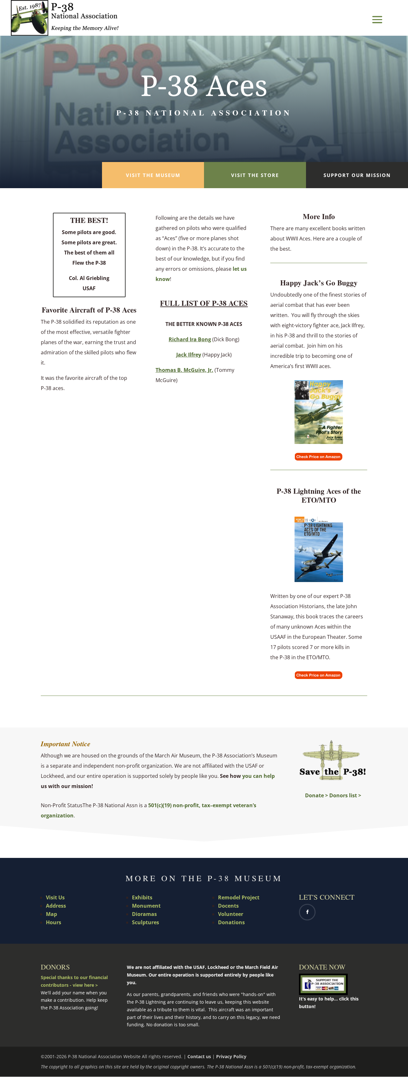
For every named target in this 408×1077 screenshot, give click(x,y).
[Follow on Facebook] (307, 912)
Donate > (316, 795)
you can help (258, 775)
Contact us (199, 1056)
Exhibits (142, 897)
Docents (228, 905)
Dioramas (144, 914)
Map (51, 914)
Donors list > (345, 795)
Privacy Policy (231, 1056)
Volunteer (230, 914)
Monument (146, 905)
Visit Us (55, 897)
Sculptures (145, 922)
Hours (53, 922)
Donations (231, 922)
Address (56, 905)
